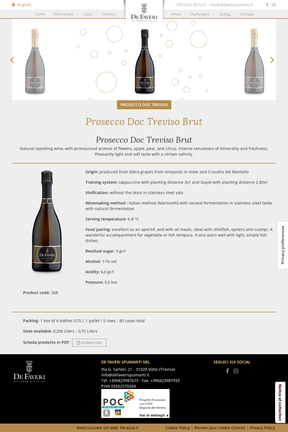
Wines (176, 14)
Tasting (224, 14)
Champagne (200, 14)
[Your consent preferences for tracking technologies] (282, 245)
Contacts (247, 14)
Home (40, 14)
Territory (109, 14)
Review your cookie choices (219, 427)
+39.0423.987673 (190, 4)
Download (91, 342)
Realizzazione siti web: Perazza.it (107, 427)
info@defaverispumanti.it (231, 4)
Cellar (88, 14)
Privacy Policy (262, 427)
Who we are (63, 14)
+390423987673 (123, 380)
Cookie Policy (178, 427)
